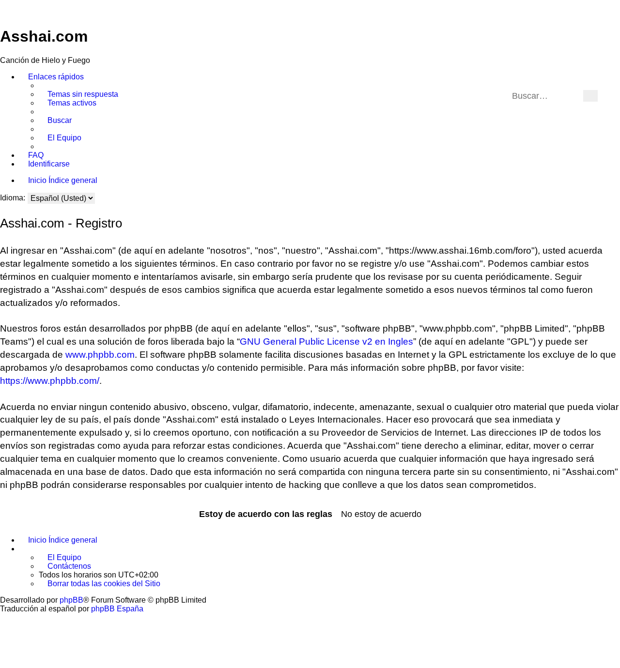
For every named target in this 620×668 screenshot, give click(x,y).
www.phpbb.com (100, 354)
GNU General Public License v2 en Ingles (326, 341)
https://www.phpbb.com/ (49, 381)
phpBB (71, 600)
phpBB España (117, 609)
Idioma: (12, 198)
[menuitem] (78, 94)
